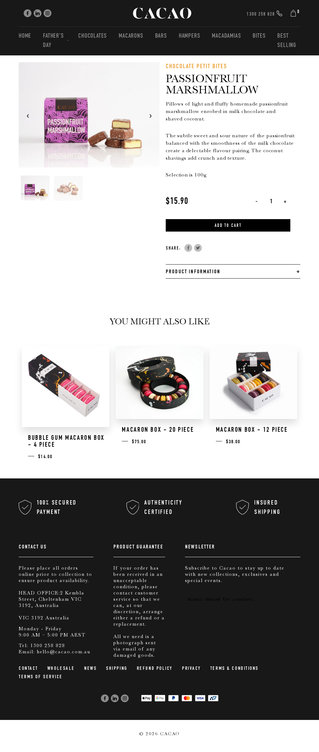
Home (25, 36)
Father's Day (53, 41)
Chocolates (92, 36)
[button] (35, 188)
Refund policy (155, 668)
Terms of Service (41, 677)
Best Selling (286, 41)
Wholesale (61, 668)
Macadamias (226, 36)
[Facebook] (27, 13)
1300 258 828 (47, 645)
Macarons (131, 36)
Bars (161, 36)
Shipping (116, 668)
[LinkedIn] (37, 13)
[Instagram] (47, 13)
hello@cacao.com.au (63, 652)
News (90, 668)
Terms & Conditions (234, 668)
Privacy (191, 668)
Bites (259, 36)
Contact (28, 668)
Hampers (189, 36)
